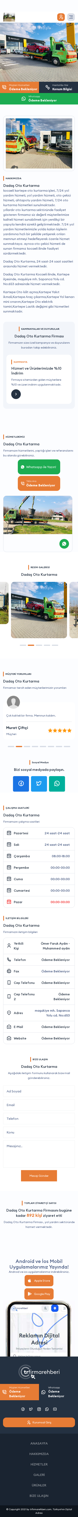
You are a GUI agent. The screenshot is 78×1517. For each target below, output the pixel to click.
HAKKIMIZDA (39, 1454)
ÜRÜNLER (39, 1485)
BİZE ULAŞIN (39, 1496)
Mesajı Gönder (39, 1176)
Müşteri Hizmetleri (19, 1392)
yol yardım (52, 1222)
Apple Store (42, 1280)
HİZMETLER (39, 1464)
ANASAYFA (39, 1443)
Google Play (42, 1294)
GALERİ (39, 1475)
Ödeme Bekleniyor (55, 960)
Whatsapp (56, 1392)
